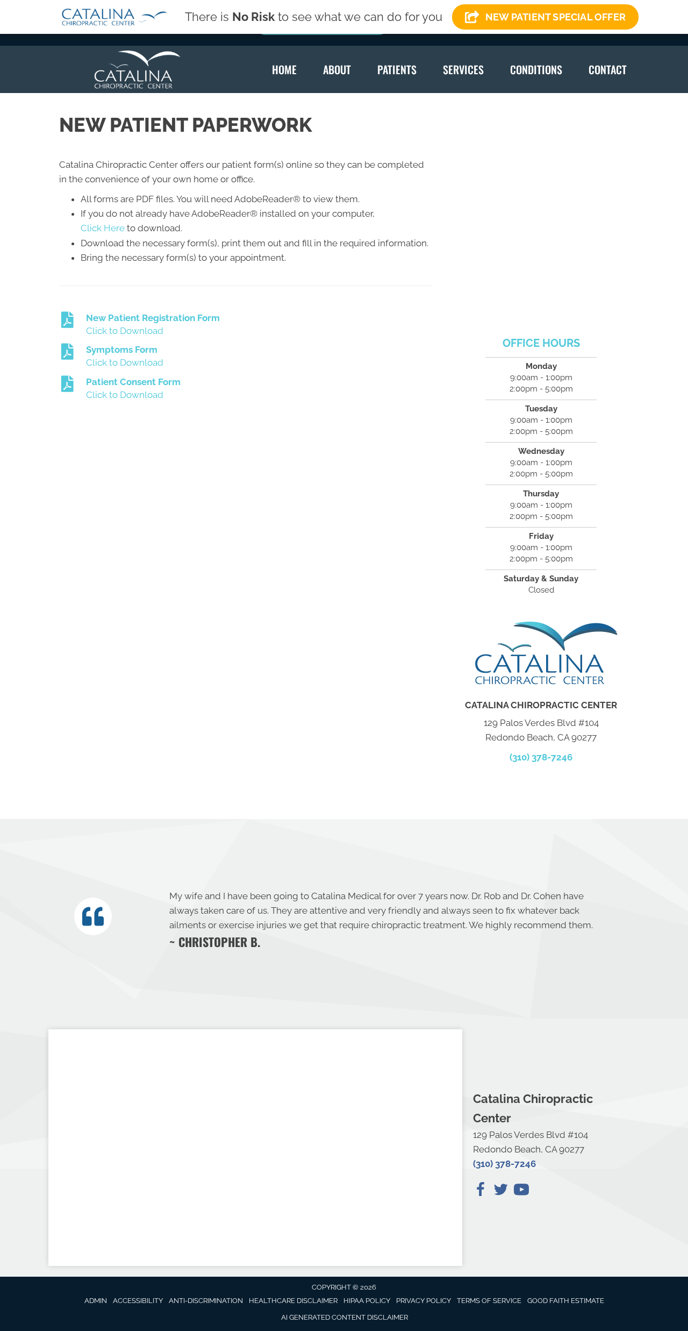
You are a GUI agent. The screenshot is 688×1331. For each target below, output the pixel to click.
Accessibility (138, 1301)
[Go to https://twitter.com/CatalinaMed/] (500, 1191)
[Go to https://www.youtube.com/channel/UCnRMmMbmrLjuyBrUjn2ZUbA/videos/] (521, 1191)
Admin (95, 1301)
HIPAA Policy (366, 1301)
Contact (608, 69)
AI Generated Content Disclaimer (344, 1317)
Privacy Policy (423, 1301)
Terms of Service (489, 1301)
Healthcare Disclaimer (293, 1301)
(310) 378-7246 (541, 757)
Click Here (103, 228)
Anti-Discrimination (206, 1301)
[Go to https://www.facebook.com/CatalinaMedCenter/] (480, 1191)
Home (284, 69)
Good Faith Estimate (565, 1301)
